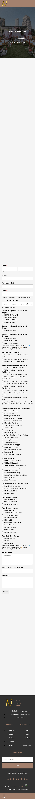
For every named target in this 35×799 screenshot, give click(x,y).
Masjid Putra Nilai (10, 527)
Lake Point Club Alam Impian (13, 421)
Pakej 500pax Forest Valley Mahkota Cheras (15, 356)
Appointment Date (8, 283)
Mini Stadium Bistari (10, 499)
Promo (24, 797)
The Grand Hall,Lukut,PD (12, 515)
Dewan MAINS (9, 525)
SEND (17, 766)
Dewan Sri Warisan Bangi (12, 473)
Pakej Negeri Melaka (9, 497)
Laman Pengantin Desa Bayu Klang (15, 475)
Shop (17, 797)
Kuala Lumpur (8, 543)
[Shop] (18, 795)
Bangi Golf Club (9, 493)
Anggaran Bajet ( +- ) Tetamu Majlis (14, 366)
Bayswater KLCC (9, 452)
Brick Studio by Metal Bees (13, 450)
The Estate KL (9, 430)
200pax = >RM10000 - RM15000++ (15, 374)
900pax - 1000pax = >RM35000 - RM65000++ (14, 378)
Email (4, 291)
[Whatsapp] (11, 795)
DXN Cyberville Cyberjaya (12, 454)
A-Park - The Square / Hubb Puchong (16, 435)
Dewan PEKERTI (9, 510)
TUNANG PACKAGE (10, 320)
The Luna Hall (8, 428)
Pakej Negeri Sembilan (10, 508)
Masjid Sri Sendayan (10, 518)
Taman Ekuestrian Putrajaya (13, 468)
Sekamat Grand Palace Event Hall (15, 465)
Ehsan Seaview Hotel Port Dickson (15, 488)
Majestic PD (8, 520)
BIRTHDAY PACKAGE (11, 315)
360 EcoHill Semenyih (11, 463)
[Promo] (24, 795)
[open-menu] (25, 3)
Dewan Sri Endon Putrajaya (13, 418)
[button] (4, 795)
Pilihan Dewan (7, 553)
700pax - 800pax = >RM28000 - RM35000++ (13, 371)
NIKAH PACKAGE (10, 322)
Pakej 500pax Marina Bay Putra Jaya (16, 359)
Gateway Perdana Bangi (12, 416)
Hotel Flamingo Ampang (12, 486)
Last (19, 272)
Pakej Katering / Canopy (10, 536)
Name (4, 266)
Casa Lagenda (9, 530)
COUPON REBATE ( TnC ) (10, 301)
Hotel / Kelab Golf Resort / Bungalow (15, 484)
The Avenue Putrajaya (11, 442)
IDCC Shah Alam (9, 413)
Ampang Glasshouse (11, 440)
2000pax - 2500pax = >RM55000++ (16, 390)
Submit (5, 592)
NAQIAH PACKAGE (10, 330)
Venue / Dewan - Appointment (12, 568)
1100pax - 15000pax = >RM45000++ (16, 384)
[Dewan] (31, 795)
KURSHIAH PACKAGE (11, 343)
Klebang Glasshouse (11, 504)
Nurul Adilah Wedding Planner (19, 703)
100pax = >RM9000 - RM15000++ (15, 368)
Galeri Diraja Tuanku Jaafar (12, 522)
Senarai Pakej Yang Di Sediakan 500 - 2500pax (15, 335)
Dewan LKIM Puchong (11, 470)
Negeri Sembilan (9, 538)
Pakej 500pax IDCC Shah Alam (14, 362)
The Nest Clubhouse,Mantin (13, 513)
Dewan (31, 797)
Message (5, 576)
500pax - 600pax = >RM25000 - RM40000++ (13, 387)
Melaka (6, 541)
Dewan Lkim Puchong (11, 447)
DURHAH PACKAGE (10, 341)
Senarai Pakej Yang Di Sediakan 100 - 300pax (15, 312)
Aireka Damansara (10, 480)
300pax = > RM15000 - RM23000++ (16, 381)
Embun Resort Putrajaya (12, 445)
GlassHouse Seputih (11, 411)
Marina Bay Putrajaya (11, 423)
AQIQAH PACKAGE (10, 317)
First (3, 272)
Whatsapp (10, 797)
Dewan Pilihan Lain (8, 458)
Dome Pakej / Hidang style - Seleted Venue (15, 394)
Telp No (5, 275)
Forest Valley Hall (10, 433)
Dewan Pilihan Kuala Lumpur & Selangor (16, 409)
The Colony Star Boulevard (13, 425)
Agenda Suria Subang (11, 437)
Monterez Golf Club (10, 491)
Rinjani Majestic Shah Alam (12, 461)
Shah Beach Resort (10, 502)
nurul (10, 38)
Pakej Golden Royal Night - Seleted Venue (14, 398)
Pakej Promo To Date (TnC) (11, 353)
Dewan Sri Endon (9, 477)
